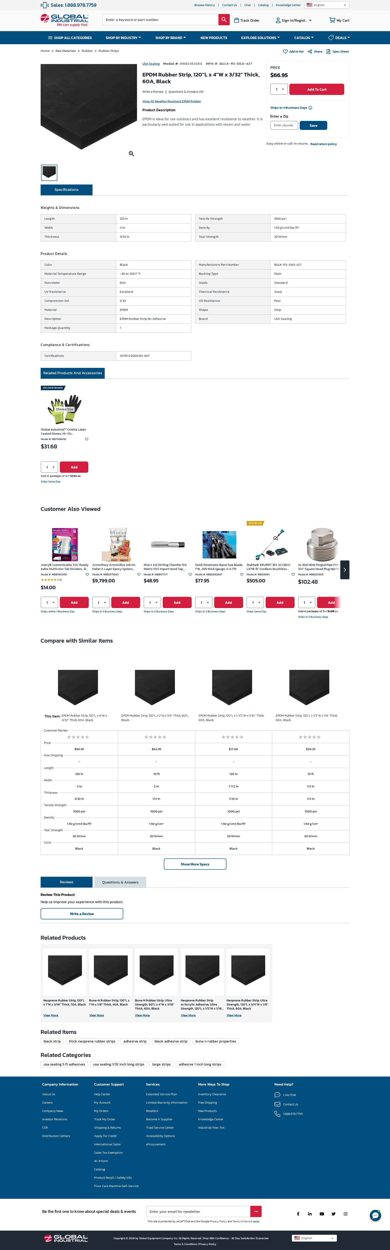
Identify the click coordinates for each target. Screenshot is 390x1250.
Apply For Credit (105, 1136)
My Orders (101, 1111)
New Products (207, 1111)
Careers (47, 1102)
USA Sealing (151, 63)
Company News (52, 1111)
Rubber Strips (109, 50)
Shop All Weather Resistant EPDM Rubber (171, 101)
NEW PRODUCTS (214, 37)
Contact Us (229, 5)
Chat (247, 5)
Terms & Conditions (186, 1244)
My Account (102, 1102)
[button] (326, 5)
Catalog (263, 5)
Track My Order (104, 1119)
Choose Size (64, 409)
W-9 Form (101, 1161)
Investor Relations (54, 1119)
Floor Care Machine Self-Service (116, 1186)
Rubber (87, 50)
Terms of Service (242, 1221)
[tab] (67, 190)
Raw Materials (66, 50)
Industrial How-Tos (211, 1127)
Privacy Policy (218, 1221)
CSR (45, 1127)
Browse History (205, 5)
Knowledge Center (288, 5)
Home (45, 50)
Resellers (152, 1111)
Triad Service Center (160, 1127)
